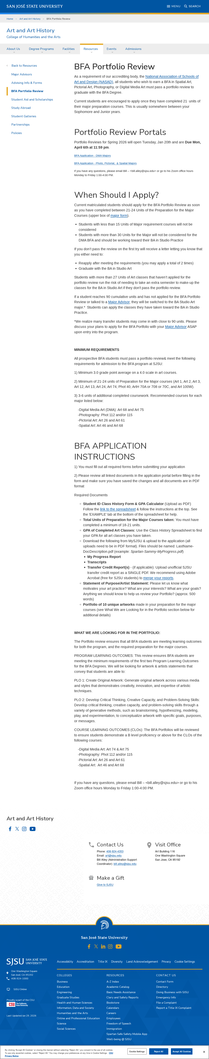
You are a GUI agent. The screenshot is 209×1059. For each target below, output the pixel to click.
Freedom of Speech (118, 1023)
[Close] (204, 1051)
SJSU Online (20, 989)
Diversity (117, 962)
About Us (13, 49)
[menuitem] (14, 49)
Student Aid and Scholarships (32, 99)
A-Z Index (112, 981)
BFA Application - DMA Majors (92, 155)
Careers (111, 1013)
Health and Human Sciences (74, 1003)
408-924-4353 (114, 851)
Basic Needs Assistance (121, 992)
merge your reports (158, 578)
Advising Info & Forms (26, 83)
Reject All (158, 1051)
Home (10, 19)
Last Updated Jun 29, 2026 (21, 1015)
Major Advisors (21, 74)
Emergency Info (166, 997)
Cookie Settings (185, 962)
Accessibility (65, 962)
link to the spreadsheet (118, 509)
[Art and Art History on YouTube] (32, 829)
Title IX (102, 962)
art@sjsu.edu (113, 855)
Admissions (133, 49)
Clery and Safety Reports (122, 997)
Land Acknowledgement (142, 962)
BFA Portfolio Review (27, 91)
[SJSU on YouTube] (118, 946)
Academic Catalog (117, 987)
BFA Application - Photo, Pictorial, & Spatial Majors (105, 163)
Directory (162, 987)
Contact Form (164, 981)
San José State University (35, 6)
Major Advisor (119, 302)
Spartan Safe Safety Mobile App (126, 1034)
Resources (91, 49)
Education (63, 987)
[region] (104, 1052)
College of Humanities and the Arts (33, 37)
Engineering (64, 992)
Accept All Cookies (182, 1051)
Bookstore (112, 1003)
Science (61, 1023)
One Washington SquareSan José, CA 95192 (24, 973)
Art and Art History (29, 19)
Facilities (69, 49)
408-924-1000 (19, 978)
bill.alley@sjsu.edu (125, 864)
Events (111, 49)
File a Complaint (166, 1003)
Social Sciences (66, 1029)
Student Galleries (23, 116)
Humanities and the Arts (72, 1013)
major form (118, 216)
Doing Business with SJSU (172, 992)
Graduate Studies (68, 997)
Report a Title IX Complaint (173, 1008)
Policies (16, 133)
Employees (113, 1018)
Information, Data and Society (75, 1008)
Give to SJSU (105, 884)
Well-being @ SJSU (118, 1039)
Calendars (112, 1008)
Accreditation (85, 962)
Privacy (166, 962)
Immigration (114, 1029)
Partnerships (20, 124)
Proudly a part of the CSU (20, 1000)
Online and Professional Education (78, 1018)
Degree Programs (41, 49)
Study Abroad (21, 108)
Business (62, 981)
